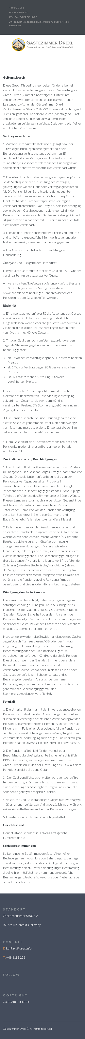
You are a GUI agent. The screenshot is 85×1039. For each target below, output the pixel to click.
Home (68, 62)
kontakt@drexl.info (19, 948)
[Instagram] (4, 981)
